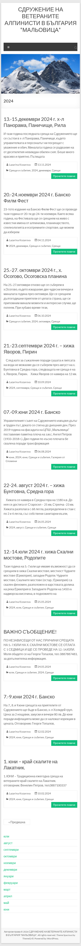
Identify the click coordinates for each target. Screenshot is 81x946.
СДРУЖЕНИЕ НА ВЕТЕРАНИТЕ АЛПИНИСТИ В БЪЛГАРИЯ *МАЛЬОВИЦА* (41, 19)
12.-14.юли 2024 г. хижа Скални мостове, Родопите (38, 555)
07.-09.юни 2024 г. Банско (32, 412)
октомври (44, 321)
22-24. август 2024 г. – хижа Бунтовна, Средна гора (34, 488)
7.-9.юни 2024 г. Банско (29, 696)
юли (18, 607)
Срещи (56, 170)
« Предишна (16, 822)
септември (22, 387)
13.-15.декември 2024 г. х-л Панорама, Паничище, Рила (35, 122)
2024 (35, 170)
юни (11, 457)
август (20, 527)
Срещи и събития (20, 170)
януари (9, 876)
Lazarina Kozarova (20, 164)
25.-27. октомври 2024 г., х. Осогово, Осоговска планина (35, 273)
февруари (11, 883)
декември (45, 170)
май (6, 902)
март (7, 889)
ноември (10, 863)
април (8, 896)
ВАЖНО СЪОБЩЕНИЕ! (30, 632)
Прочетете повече (64, 176)
